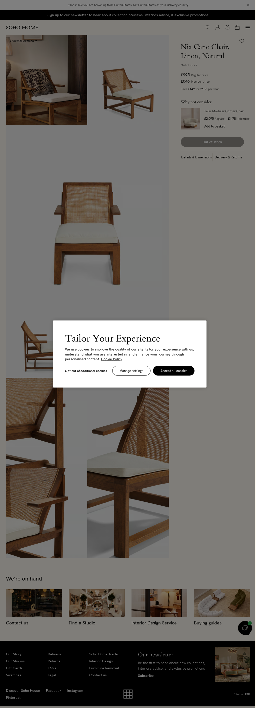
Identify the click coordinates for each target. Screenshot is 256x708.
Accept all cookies (173, 370)
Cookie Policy (111, 359)
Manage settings (131, 370)
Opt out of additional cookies (86, 370)
